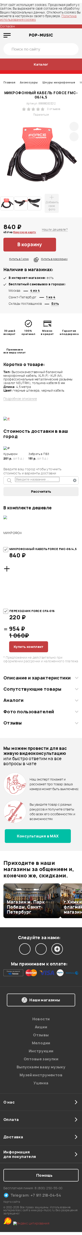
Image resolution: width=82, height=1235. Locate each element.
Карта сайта (11, 1201)
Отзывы (12, 723)
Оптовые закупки (41, 1058)
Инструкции (41, 1050)
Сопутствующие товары (32, 689)
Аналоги (13, 700)
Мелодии (41, 1042)
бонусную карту (24, 232)
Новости (41, 1018)
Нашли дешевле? (55, 229)
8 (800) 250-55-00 (49, 1188)
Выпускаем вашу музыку (41, 1066)
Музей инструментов (41, 1074)
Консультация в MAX (38, 836)
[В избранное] (67, 244)
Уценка (40, 1082)
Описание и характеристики (37, 678)
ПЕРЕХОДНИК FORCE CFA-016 (32, 611)
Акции (41, 1026)
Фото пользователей (28, 712)
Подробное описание (20, 399)
